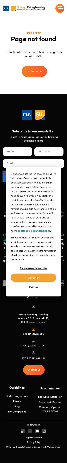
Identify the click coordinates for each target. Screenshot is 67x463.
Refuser (33, 287)
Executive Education (50, 397)
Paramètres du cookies (33, 268)
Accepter (33, 277)
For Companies (17, 412)
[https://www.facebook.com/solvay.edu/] (30, 431)
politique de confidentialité (34, 230)
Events (17, 401)
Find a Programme (17, 396)
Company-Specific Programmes (50, 409)
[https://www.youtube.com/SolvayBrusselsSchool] (37, 431)
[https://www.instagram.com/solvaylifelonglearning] (44, 431)
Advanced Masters (50, 402)
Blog (17, 406)
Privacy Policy (33, 442)
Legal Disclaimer (33, 438)
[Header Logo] (24, 8)
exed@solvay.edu (33, 334)
